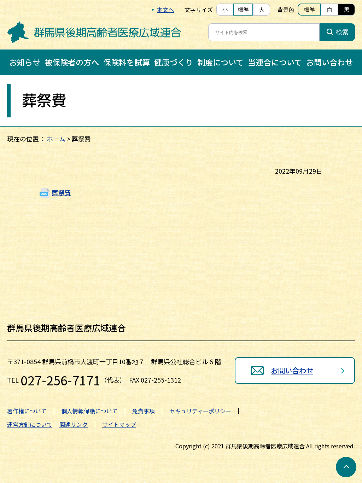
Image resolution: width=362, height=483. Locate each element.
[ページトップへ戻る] (346, 467)
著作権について (27, 411)
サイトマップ (119, 424)
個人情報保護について (89, 411)
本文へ (165, 9)
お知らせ (24, 62)
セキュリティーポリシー (200, 411)
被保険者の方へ (72, 62)
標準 (243, 9)
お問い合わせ (329, 62)
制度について (220, 62)
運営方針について (29, 424)
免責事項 (143, 411)
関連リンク (73, 424)
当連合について (275, 62)
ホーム (56, 138)
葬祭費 (61, 192)
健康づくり (173, 62)
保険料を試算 (126, 62)
